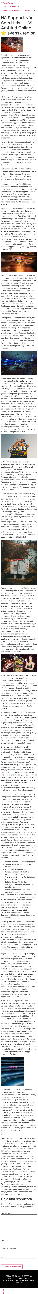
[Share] (6, 1290)
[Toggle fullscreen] (10, 1290)
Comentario (6, 1213)
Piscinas (13, 6)
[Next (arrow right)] (6, 1293)
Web (3, 1257)
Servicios (28, 11)
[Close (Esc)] (2, 1290)
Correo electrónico (9, 1249)
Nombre (5, 1240)
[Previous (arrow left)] (2, 1293)
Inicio (5, 6)
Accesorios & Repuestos (12, 11)
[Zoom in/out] (14, 1290)
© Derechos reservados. (19, 1279)
